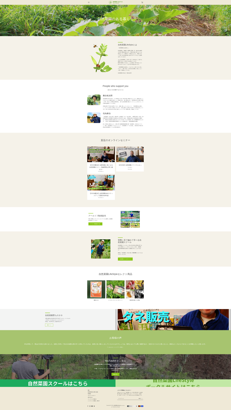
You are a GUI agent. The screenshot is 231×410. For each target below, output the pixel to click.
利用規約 (89, 393)
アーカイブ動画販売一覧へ (95, 223)
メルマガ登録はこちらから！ (124, 390)
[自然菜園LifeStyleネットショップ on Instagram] (90, 406)
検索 (88, 390)
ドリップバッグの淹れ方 (92, 399)
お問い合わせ (90, 397)
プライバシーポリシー (92, 395)
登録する (140, 398)
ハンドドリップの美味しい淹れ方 (94, 400)
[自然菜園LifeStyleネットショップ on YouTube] (92, 406)
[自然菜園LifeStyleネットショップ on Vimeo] (94, 406)
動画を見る (115, 374)
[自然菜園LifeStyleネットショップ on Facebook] (87, 406)
